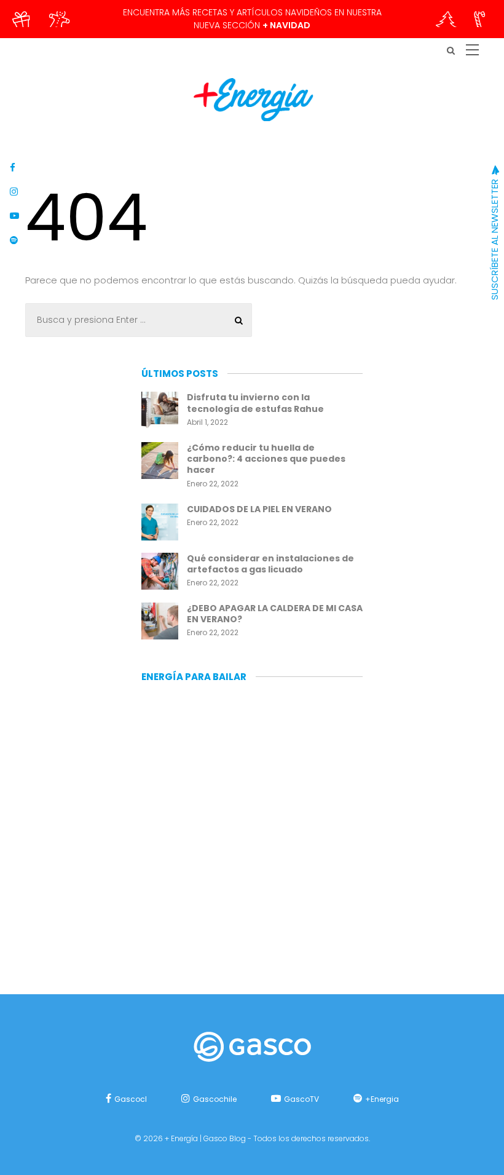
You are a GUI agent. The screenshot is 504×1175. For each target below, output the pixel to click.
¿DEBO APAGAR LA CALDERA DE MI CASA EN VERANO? (275, 613)
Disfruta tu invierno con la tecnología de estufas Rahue (255, 402)
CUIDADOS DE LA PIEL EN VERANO (259, 509)
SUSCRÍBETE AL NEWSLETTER (494, 238)
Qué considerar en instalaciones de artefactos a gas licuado (270, 564)
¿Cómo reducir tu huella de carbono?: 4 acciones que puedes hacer (266, 458)
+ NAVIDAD (286, 25)
